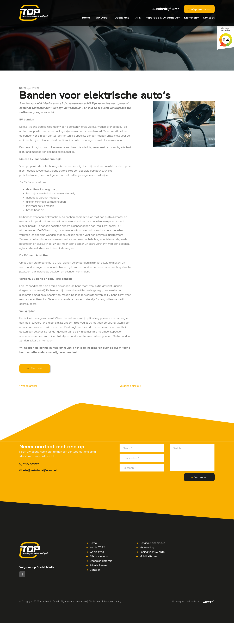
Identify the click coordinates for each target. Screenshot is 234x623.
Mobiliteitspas (148, 556)
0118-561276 (31, 464)
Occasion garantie (101, 560)
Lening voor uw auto (152, 552)
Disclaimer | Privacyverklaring (105, 601)
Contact (209, 17)
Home (86, 17)
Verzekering (147, 547)
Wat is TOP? (97, 547)
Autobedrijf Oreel (49, 601)
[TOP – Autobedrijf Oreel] (33, 13)
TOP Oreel (101, 17)
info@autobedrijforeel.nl (39, 470)
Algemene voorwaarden (74, 601)
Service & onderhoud (152, 543)
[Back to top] (227, 616)
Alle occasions (99, 556)
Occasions (122, 17)
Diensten (190, 17)
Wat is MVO (97, 552)
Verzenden (200, 477)
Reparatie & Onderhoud (161, 17)
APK (138, 17)
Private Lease (98, 565)
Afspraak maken (201, 9)
